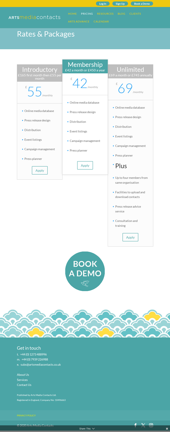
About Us (23, 374)
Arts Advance (78, 21)
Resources (105, 13)
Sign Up (120, 3)
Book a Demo (142, 3)
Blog (121, 13)
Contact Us (24, 385)
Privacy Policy (26, 415)
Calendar (101, 21)
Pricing (87, 13)
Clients (135, 13)
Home (72, 13)
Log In (102, 3)
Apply (40, 170)
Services (22, 380)
